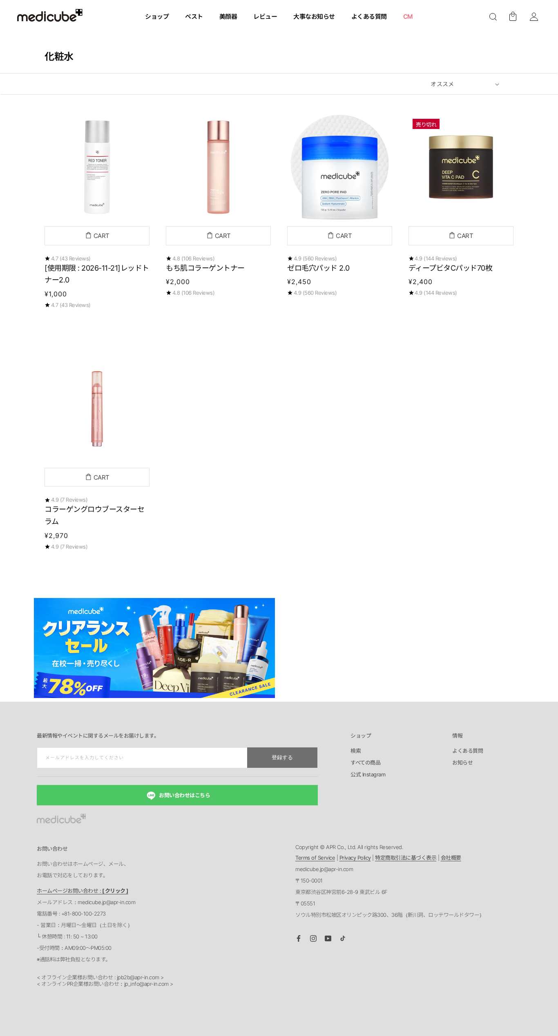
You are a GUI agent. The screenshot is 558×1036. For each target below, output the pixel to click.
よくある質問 (467, 751)
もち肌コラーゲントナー (205, 268)
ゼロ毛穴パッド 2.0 (318, 268)
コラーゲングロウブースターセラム (94, 515)
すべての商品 (365, 763)
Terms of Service (315, 857)
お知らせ (462, 763)
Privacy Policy (355, 857)
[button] (493, 17)
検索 (355, 751)
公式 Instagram (367, 775)
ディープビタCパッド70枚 (450, 268)
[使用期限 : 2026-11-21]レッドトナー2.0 (97, 274)
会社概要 (451, 857)
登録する (282, 757)
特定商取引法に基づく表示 (405, 857)
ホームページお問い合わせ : (82, 890)
